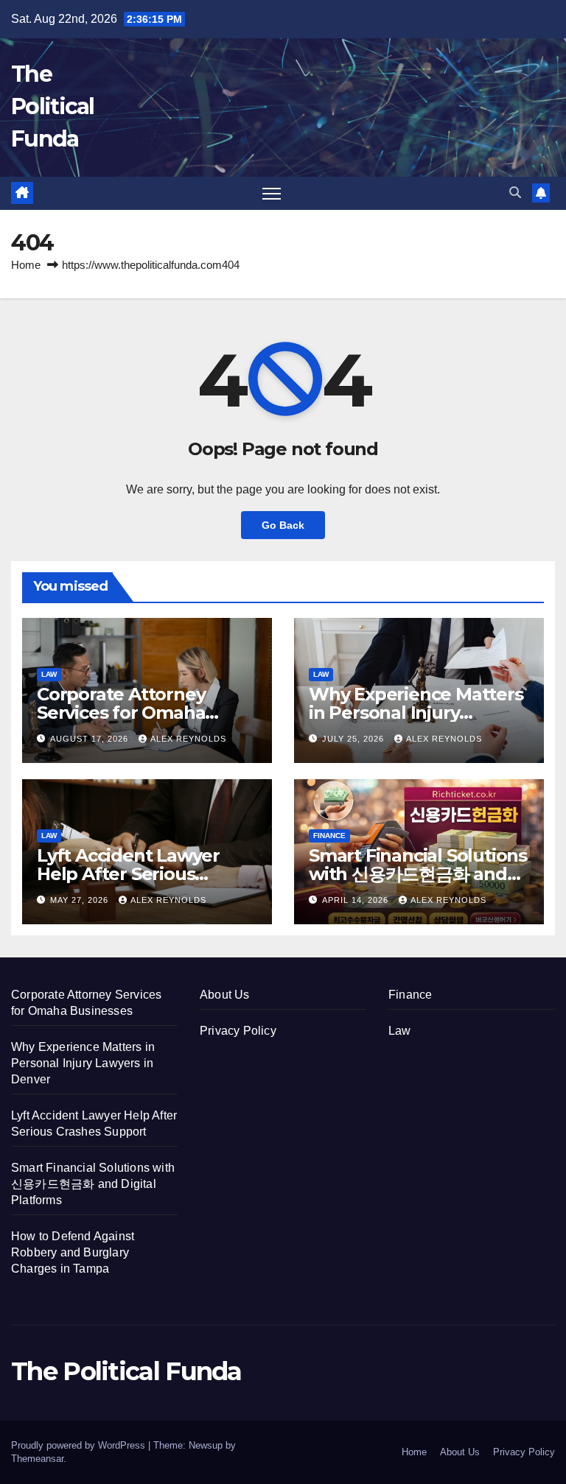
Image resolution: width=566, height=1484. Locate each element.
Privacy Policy (238, 1030)
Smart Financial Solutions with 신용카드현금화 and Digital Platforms (418, 874)
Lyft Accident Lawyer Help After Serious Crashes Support (128, 874)
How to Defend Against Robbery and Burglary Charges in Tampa (72, 1252)
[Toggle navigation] (272, 193)
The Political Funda (52, 106)
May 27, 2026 (80, 900)
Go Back (283, 525)
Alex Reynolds (188, 738)
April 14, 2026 (356, 900)
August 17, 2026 (90, 738)
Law (49, 674)
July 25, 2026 (354, 738)
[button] (515, 192)
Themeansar (37, 1458)
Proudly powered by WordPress (79, 1445)
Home (26, 265)
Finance (329, 835)
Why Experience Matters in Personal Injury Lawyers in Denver (416, 712)
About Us (225, 994)
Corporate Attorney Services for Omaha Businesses (121, 712)
